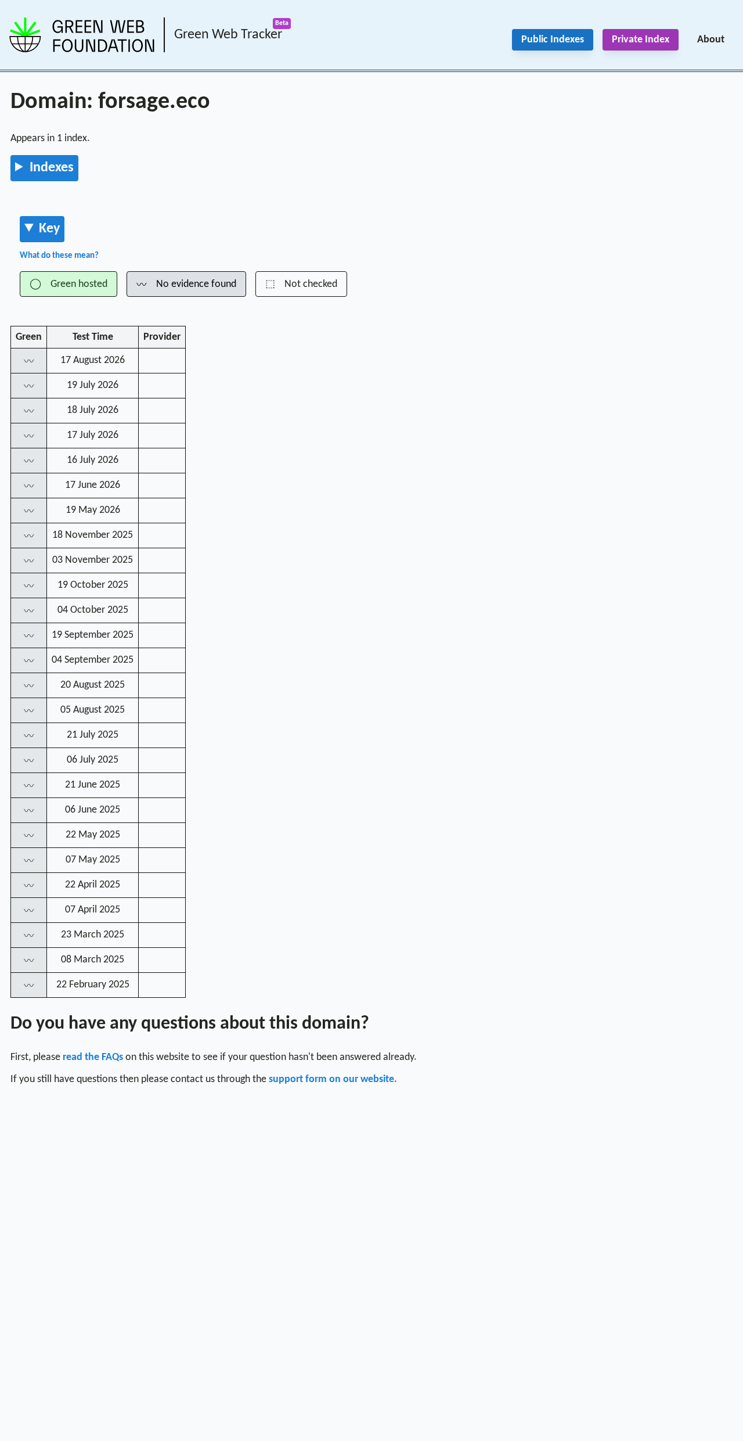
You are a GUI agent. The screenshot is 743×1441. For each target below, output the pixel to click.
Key (49, 229)
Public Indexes (552, 40)
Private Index (640, 40)
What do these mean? (59, 255)
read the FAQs (93, 1057)
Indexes (52, 168)
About (710, 40)
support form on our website (331, 1079)
